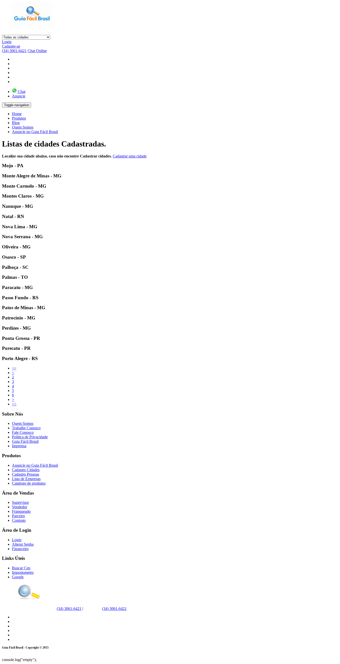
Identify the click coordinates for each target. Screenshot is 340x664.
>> (14, 404)
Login (6, 42)
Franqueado (21, 511)
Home (17, 114)
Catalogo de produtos (29, 483)
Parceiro (18, 516)
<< (14, 368)
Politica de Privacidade (30, 437)
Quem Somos (22, 127)
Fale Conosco (23, 432)
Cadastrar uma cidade (130, 156)
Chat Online (37, 51)
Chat (21, 91)
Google (18, 577)
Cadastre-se (11, 46)
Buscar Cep (21, 568)
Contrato (19, 520)
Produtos (19, 118)
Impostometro (23, 572)
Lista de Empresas (26, 479)
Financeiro (20, 549)
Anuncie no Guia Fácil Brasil (35, 132)
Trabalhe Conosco (26, 428)
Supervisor (20, 502)
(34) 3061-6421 (14, 51)
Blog (16, 123)
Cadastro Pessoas (25, 474)
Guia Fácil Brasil (25, 441)
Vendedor (19, 507)
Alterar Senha (23, 544)
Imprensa (19, 446)
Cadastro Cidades (26, 470)
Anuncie (18, 96)
